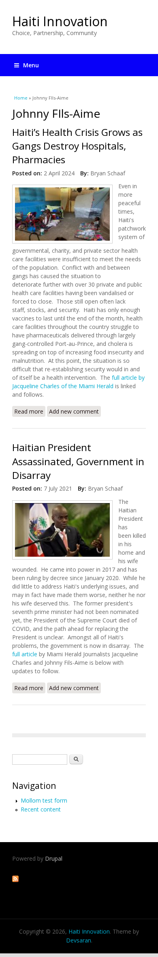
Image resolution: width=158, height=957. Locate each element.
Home (21, 98)
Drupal (53, 858)
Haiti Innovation (60, 21)
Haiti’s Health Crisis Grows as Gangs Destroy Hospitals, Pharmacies (77, 145)
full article (25, 654)
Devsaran (78, 940)
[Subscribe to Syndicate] (15, 880)
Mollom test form (44, 800)
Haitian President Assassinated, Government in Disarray (78, 461)
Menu (31, 65)
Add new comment (74, 411)
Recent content (41, 809)
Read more (29, 412)
